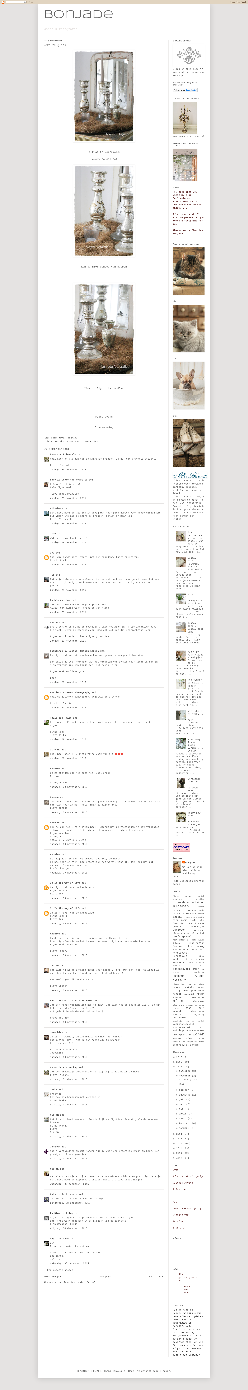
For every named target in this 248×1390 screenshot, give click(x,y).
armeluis (58, 441)
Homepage (105, 1277)
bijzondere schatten (188, 902)
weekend (191, 1031)
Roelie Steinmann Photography (70, 692)
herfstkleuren (180, 940)
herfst (200, 933)
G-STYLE (55, 622)
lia (52, 575)
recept (177, 994)
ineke (53, 1089)
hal (192, 933)
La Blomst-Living (61, 1213)
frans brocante (195, 923)
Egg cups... (195, 651)
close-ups (189, 917)
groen (186, 933)
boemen (200, 907)
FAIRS (184, 920)
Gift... (193, 595)
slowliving (178, 1005)
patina (200, 987)
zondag (194, 1045)
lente (200, 965)
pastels (189, 987)
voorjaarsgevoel (183, 1024)
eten (176, 920)
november (185, 1076)
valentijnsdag (196, 1011)
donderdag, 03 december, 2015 (70, 1203)
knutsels (178, 962)
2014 (179, 1134)
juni (182, 1104)
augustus (185, 1095)
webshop (178, 1030)
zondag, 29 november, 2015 (68, 469)
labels (176, 966)
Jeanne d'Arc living (188, 946)
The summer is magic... (195, 681)
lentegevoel (181, 969)
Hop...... (194, 532)
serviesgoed (198, 997)
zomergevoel (181, 1045)
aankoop (188, 896)
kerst (186, 949)
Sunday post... (193, 624)
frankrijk (178, 923)
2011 (179, 1148)
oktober (184, 1090)
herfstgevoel (182, 936)
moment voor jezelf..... (188, 978)
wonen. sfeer (92, 441)
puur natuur (197, 991)
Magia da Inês (59, 1239)
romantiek (189, 994)
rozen (200, 994)
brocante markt (195, 910)
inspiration (196, 943)
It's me (55, 750)
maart (183, 1118)
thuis (176, 1008)
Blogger (165, 1371)
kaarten (177, 950)
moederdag (199, 972)
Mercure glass (188, 1079)
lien (53, 534)
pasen (176, 987)
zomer (201, 1042)
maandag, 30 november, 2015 (68, 787)
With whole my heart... (195, 712)
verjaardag (198, 1015)
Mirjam (54, 1115)
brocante (178, 910)
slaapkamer (198, 1001)
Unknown (55, 822)
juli (182, 1099)
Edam (181, 1084)
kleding (200, 959)
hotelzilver (198, 940)
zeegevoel (192, 1042)
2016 (179, 1062)
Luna (202, 969)
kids (189, 959)
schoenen (177, 997)
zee (183, 1042)
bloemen (181, 906)
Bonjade (78, 15)
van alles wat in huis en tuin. (71, 1000)
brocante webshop (184, 913)
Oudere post (155, 1277)
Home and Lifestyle (63, 454)
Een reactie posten (60, 1270)
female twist (196, 920)
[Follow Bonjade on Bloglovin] (185, 91)
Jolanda (55, 1147)
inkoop (176, 943)
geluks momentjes (188, 926)
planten (184, 991)
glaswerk (177, 933)
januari (184, 1128)
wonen (198, 1034)
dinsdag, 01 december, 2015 (68, 1079)
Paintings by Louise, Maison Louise (74, 651)
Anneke (54, 797)
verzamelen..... (74, 441)
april (183, 1114)
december (185, 1071)
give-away (199, 930)
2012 (179, 1143)
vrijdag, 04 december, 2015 (68, 1228)
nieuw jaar (179, 984)
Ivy (52, 553)
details (200, 917)
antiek (200, 896)
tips (188, 1008)
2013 (179, 1139)
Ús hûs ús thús (60, 600)
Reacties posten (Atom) (79, 1282)
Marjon (54, 1169)
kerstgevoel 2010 (188, 956)
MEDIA (176, 972)
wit (189, 1035)
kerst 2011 (198, 950)
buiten (200, 914)
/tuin (176, 896)
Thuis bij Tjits (61, 718)
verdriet (177, 1015)
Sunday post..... (194, 559)
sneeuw (189, 1005)
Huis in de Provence (63, 1194)
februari (185, 1123)
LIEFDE (195, 969)
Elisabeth (56, 508)
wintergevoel (180, 1035)
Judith (54, 965)
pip (175, 991)
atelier (200, 899)
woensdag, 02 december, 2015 (69, 1184)
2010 (179, 1153)
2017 (179, 1057)
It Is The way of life (65, 883)
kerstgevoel (181, 953)
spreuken (199, 1005)
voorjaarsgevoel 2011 (188, 1027)
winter (200, 1031)
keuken (177, 959)
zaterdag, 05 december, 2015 (69, 1263)
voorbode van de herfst (188, 1021)
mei (182, 1109)
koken (190, 963)
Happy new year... (194, 814)
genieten (179, 929)
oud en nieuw (196, 984)
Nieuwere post (53, 1277)
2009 (179, 1158)
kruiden (200, 963)
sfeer (178, 1001)
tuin (201, 1008)
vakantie (178, 1011)
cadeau (177, 917)
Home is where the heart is (68, 480)
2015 (179, 1067)
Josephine (56, 1032)
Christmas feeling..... (195, 782)
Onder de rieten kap (63, 1067)
